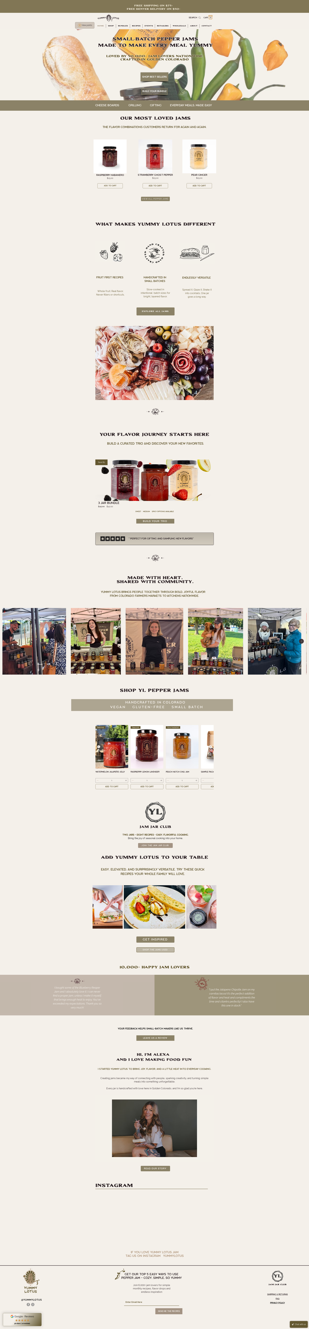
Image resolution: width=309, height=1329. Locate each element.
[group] (154, 757)
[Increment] (126, 780)
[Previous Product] (98, 746)
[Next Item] (301, 641)
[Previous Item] (7, 641)
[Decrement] (97, 780)
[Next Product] (210, 746)
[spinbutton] (112, 780)
